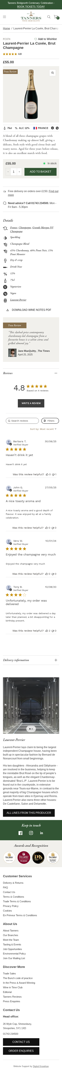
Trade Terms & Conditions (17, 901)
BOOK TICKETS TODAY (31, 6)
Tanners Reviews (12, 996)
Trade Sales (9, 973)
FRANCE (43, 128)
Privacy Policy (11, 906)
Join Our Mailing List (14, 958)
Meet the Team (11, 939)
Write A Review (31, 403)
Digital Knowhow (41, 1066)
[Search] (49, 16)
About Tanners (11, 930)
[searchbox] (22, 421)
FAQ (5, 887)
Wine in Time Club (12, 987)
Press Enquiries (11, 1001)
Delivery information (16, 660)
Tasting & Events (12, 944)
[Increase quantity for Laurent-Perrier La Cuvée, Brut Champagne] (19, 171)
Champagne (25, 227)
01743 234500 (10, 1033)
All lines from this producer (29, 812)
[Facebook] (20, 833)
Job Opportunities (12, 949)
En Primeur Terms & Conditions (20, 915)
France (13, 227)
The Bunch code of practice (18, 978)
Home (6, 28)
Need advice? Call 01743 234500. (28, 203)
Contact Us (9, 892)
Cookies (7, 910)
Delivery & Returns (13, 882)
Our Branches (10, 935)
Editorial (7, 992)
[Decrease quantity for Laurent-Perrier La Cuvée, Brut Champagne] (8, 171)
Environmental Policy (14, 953)
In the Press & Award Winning (19, 982)
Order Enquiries (21, 1050)
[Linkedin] (42, 833)
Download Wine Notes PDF (31, 309)
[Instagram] (31, 833)
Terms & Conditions (13, 896)
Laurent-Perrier (18, 300)
